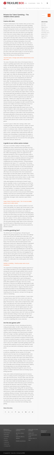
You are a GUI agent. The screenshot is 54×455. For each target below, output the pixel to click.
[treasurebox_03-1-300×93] (14, 3)
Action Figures (7, 432)
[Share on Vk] (25, 412)
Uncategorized (7, 446)
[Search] (42, 3)
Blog (5, 8)
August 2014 (44, 27)
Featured (6, 440)
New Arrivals (6, 444)
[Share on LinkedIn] (19, 412)
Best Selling (6, 434)
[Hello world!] (1, 227)
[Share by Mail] (32, 412)
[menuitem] (26, 3)
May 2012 (43, 37)
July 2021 (43, 24)
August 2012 (44, 36)
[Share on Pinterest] (15, 412)
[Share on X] (8, 412)
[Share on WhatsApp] (12, 412)
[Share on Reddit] (29, 412)
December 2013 (45, 32)
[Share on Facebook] (5, 412)
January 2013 (44, 34)
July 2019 (43, 25)
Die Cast (6, 438)
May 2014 (43, 29)
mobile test (6, 442)
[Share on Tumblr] (22, 412)
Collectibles (6, 436)
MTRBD (23, 453)
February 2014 (45, 30)
